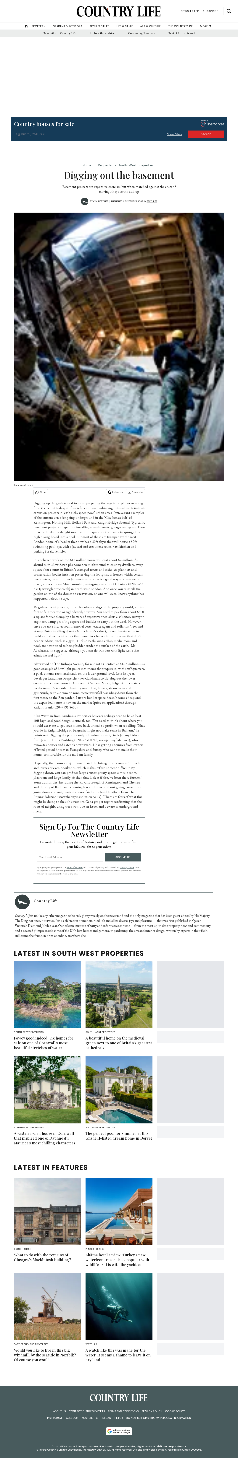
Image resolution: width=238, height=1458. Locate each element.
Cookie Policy (175, 1411)
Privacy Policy (152, 1411)
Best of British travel (181, 33)
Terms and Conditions (123, 1411)
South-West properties (136, 165)
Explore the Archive (102, 33)
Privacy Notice (127, 867)
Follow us (117, 492)
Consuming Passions (141, 33)
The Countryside (180, 26)
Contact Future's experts (87, 1411)
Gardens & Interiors (67, 26)
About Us (59, 1411)
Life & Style (125, 26)
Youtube (87, 1418)
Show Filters (174, 134)
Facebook (71, 1418)
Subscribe (210, 11)
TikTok (118, 1418)
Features (152, 201)
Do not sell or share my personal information (158, 1418)
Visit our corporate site (171, 1446)
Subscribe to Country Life (59, 33)
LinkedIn (106, 1418)
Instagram (54, 1418)
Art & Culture (150, 26)
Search (206, 134)
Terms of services (75, 867)
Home (87, 165)
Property (38, 26)
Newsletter (137, 492)
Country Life (100, 201)
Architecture (99, 26)
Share (43, 492)
